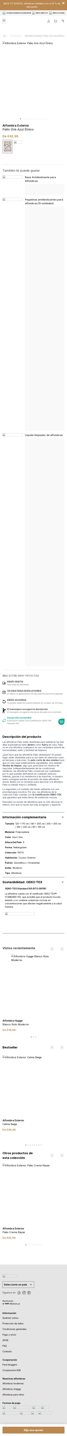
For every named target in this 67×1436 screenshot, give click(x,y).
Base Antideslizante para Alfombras (40, 179)
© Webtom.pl (11, 1304)
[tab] (31, 1037)
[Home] (5, 36)
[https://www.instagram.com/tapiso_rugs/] (24, 1293)
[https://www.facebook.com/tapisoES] (19, 1293)
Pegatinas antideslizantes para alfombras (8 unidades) (44, 201)
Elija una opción (33, 1430)
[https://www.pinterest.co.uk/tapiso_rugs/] (29, 1293)
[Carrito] (55, 21)
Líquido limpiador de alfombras (44, 435)
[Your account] (48, 21)
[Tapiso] (14, 21)
